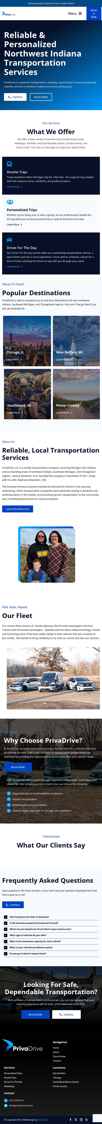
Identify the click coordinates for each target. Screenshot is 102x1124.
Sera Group (43, 1119)
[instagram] (81, 1119)
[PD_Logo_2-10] (8, 12)
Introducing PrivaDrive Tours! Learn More (51, 3)
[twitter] (76, 1119)
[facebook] (70, 1119)
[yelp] (86, 1119)
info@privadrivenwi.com (21, 1105)
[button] (51, 917)
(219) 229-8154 (16, 1100)
